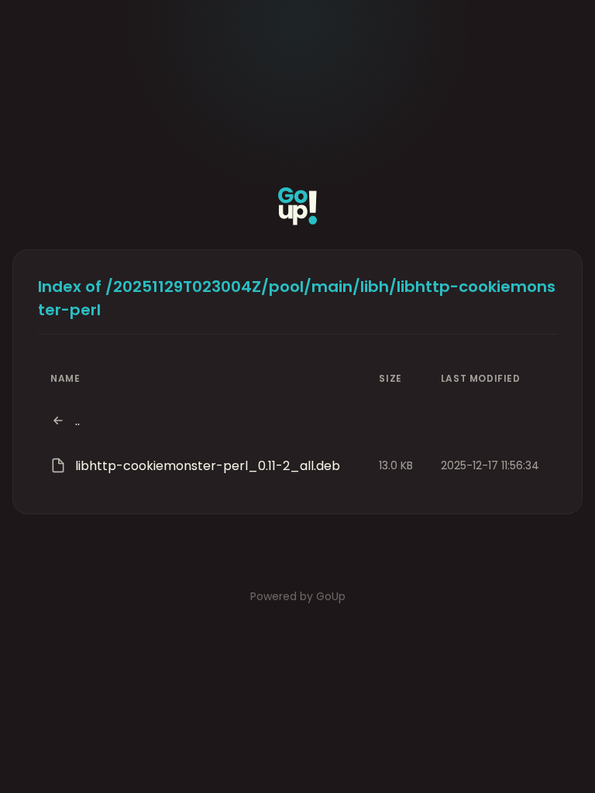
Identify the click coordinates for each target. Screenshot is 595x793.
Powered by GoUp (298, 596)
